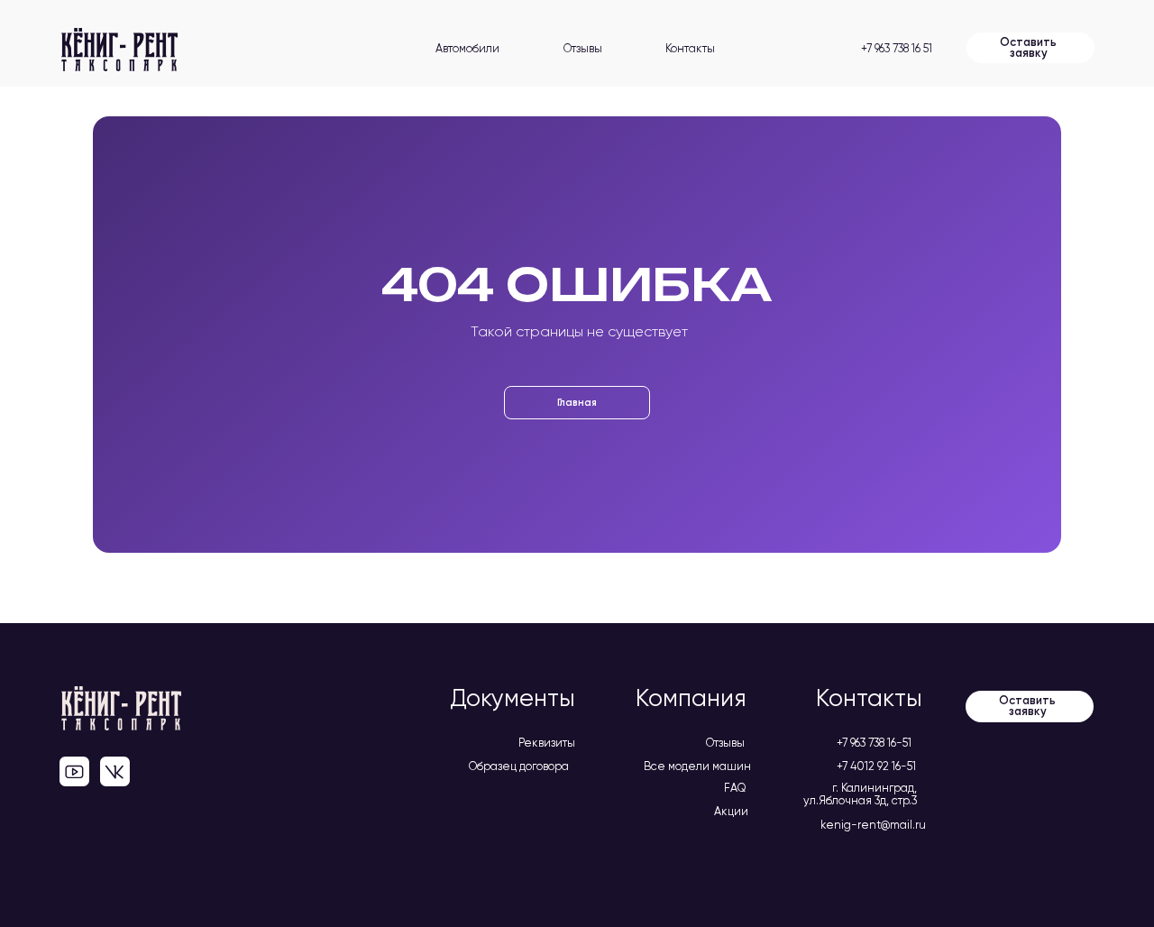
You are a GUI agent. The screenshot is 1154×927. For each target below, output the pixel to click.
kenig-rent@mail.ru (873, 825)
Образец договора (519, 767)
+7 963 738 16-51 (874, 743)
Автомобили (467, 49)
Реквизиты (546, 743)
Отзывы (582, 49)
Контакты (690, 49)
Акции (731, 812)
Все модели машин (697, 767)
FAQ (735, 788)
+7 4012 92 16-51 (876, 767)
